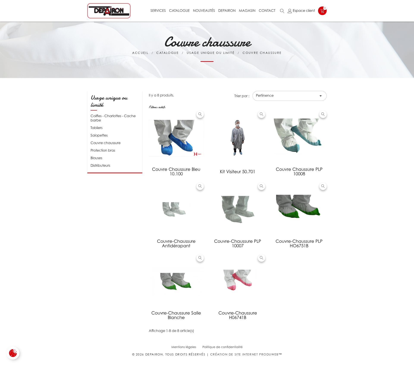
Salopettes (99, 135)
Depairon (227, 10)
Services (158, 10)
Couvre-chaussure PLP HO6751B (299, 243)
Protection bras (103, 150)
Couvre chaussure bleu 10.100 (176, 171)
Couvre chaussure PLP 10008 (299, 171)
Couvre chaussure (106, 143)
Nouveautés (204, 10)
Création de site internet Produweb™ (246, 354)
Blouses (96, 158)
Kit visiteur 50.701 (237, 171)
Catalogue (179, 10)
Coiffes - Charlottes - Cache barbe (113, 118)
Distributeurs (100, 165)
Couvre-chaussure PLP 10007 (237, 243)
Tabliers (96, 128)
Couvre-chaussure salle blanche (176, 315)
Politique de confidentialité (222, 347)
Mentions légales (183, 347)
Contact (267, 10)
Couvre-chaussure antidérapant (176, 243)
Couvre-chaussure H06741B (237, 315)
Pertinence (289, 95)
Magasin (247, 10)
